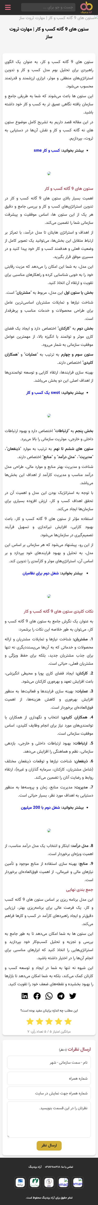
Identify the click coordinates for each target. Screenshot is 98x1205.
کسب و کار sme (47, 151)
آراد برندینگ (35, 1167)
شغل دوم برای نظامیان (41, 573)
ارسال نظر (49, 1145)
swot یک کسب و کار (43, 393)
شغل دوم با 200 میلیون (40, 808)
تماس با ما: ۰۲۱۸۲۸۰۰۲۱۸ (59, 1167)
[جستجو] (22, 7)
